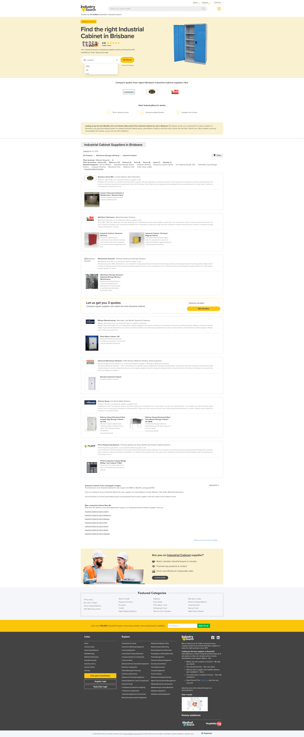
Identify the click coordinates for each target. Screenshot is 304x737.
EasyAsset (204, 680)
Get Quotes (127, 60)
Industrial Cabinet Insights (93, 169)
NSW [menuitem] (88, 66)
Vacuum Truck (193, 608)
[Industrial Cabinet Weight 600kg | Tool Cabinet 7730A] (106, 459)
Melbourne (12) (114, 162)
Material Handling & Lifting (160, 643)
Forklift (121, 608)
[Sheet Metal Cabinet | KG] (106, 334)
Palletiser (156, 599)
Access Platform (105, 165)
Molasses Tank (129, 167)
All (113, 160)
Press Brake (157, 602)
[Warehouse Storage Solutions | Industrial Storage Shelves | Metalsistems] (106, 273)
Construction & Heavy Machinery (132, 654)
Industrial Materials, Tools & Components (135, 681)
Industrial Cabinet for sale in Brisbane (97, 519)
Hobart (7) (156, 162)
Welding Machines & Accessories (162, 684)
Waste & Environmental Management (163, 681)
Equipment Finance (126, 602)
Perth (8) (137, 162)
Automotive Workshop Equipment (133, 647)
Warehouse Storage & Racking (107, 155)
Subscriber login (100, 687)
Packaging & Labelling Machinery (162, 654)
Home (86, 643)
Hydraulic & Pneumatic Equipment (133, 677)
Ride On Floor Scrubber (162, 611)
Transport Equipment (158, 671)
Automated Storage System (124, 165)
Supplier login (100, 681)
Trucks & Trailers (156, 674)
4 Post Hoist (88, 600)
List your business (100, 675)
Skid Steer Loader (194, 599)
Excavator (122, 605)
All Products (88, 155)
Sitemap (87, 671)
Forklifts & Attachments (129, 674)
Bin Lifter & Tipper (90, 603)
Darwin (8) (146, 162)
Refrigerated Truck (160, 608)
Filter (219, 155)
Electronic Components (129, 667)
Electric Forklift (124, 599)
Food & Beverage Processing (131, 671)
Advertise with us (90, 664)
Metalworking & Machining (160, 647)
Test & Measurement (158, 667)
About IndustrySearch (91, 650)
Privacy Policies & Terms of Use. (133, 734)
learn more (160, 578)
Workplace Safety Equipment (160, 694)
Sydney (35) (102, 162)
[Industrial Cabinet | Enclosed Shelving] (106, 231)
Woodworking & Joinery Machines (162, 687)
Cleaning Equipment (128, 650)
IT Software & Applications (130, 691)
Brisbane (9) (127, 162)
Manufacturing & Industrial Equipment (134, 698)
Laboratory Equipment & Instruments (134, 694)
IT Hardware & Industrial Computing (133, 687)
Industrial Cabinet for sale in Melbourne (98, 515)
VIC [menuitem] (87, 70)
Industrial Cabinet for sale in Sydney (97, 512)
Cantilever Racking (144, 165)
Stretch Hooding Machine (197, 602)
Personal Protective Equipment (161, 660)
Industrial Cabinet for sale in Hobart (96, 530)
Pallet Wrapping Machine (128, 611)
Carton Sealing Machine (92, 606)
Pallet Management (157, 657)
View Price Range (128, 65)
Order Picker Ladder (144, 167)
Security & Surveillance (158, 664)
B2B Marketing (89, 654)
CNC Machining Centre (92, 609)
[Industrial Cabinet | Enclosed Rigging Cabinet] (151, 231)
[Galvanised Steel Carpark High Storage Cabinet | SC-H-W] (106, 415)
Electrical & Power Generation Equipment (135, 664)
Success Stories (89, 667)
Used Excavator (194, 605)
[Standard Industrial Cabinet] (106, 375)
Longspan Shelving (99, 167)
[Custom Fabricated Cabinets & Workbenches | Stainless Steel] (106, 191)
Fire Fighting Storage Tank (185, 165)
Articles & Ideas (89, 647)
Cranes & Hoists (127, 660)
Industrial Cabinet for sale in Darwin (96, 526)
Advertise (217, 3)
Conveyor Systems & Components (133, 657)
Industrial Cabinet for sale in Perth (96, 523)
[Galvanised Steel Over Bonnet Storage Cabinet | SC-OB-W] (151, 415)
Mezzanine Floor (114, 167)
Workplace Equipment (158, 691)
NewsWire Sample (90, 660)
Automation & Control (129, 643)
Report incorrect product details (206, 540)
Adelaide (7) (167, 162)
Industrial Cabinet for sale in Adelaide (97, 534)
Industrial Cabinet (130, 155)
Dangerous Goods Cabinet (163, 165)
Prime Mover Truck (160, 605)
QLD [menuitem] (87, 74)
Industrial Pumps (127, 684)
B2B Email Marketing (91, 657)
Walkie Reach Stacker (196, 611)
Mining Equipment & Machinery (161, 650)
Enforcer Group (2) (102, 160)
